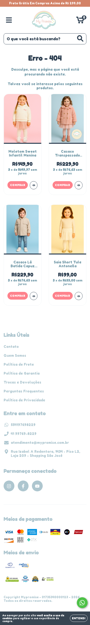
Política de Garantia (22, 373)
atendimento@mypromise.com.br (40, 442)
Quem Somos (15, 355)
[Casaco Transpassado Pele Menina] (79, 185)
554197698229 (23, 425)
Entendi (78, 618)
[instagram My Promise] (9, 486)
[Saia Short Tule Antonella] (79, 296)
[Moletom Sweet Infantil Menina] (34, 185)
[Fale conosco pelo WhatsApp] (82, 602)
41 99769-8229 (23, 434)
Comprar (17, 185)
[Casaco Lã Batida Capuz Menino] (34, 296)
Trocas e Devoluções (22, 382)
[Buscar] (80, 38)
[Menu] (9, 20)
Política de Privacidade (24, 400)
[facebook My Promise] (23, 486)
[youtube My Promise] (37, 486)
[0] (80, 21)
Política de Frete (19, 364)
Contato (11, 346)
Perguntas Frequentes (24, 391)
